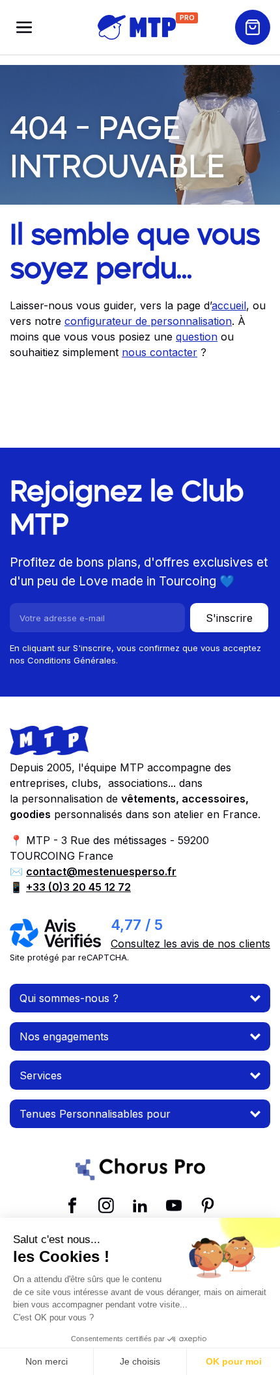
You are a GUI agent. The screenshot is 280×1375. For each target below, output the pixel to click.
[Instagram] (106, 1205)
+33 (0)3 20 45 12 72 (78, 886)
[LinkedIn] (140, 1205)
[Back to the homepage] (137, 27)
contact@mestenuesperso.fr (101, 871)
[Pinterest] (207, 1205)
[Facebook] (72, 1205)
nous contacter (159, 352)
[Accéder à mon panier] (252, 27)
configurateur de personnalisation (148, 321)
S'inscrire (229, 617)
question (196, 336)
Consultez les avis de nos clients (190, 943)
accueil (229, 305)
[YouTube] (174, 1205)
